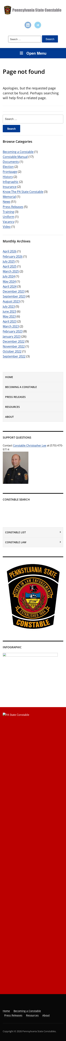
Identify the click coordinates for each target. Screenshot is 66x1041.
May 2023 (9, 316)
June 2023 (9, 311)
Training (8, 212)
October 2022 (12, 351)
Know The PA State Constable (23, 192)
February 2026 (13, 256)
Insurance (9, 187)
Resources (12, 407)
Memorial (9, 197)
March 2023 (11, 326)
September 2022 (14, 356)
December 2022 (14, 341)
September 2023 (14, 296)
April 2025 (9, 266)
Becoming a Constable (21, 387)
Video (7, 227)
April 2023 (9, 321)
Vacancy (8, 222)
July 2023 (9, 306)
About (9, 416)
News (6, 202)
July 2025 (9, 261)
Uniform (8, 217)
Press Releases (15, 397)
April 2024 (9, 286)
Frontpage (10, 172)
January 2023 (12, 336)
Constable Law (15, 542)
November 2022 (14, 346)
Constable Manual (15, 157)
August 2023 (11, 301)
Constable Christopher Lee (29, 445)
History (8, 177)
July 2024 (9, 276)
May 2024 (9, 281)
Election (8, 167)
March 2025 (11, 271)
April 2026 (9, 251)
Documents (11, 162)
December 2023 (14, 291)
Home (9, 377)
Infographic (11, 182)
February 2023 (13, 331)
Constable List (15, 532)
